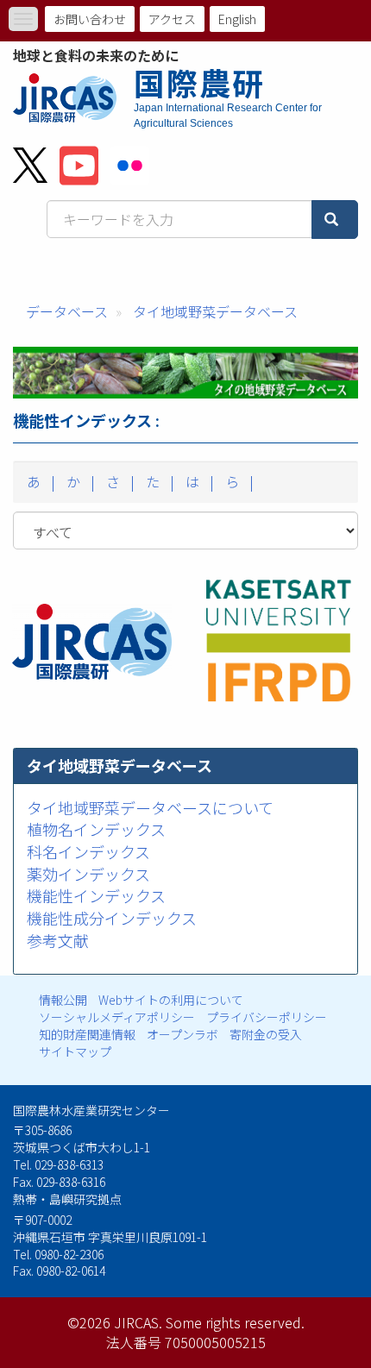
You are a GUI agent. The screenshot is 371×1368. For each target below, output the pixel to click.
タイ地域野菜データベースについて (150, 807)
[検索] (334, 219)
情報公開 (63, 999)
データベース (67, 311)
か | (79, 481)
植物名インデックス (96, 829)
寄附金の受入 (266, 1034)
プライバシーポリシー (266, 1017)
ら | (238, 481)
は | (198, 481)
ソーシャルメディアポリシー (117, 1017)
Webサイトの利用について (170, 999)
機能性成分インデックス (112, 918)
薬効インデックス (88, 874)
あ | (39, 481)
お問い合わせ (89, 19)
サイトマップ (75, 1051)
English (237, 19)
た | (158, 481)
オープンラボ (182, 1034)
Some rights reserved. (235, 1322)
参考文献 (58, 940)
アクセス (172, 19)
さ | (119, 481)
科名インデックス (88, 851)
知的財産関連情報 (87, 1034)
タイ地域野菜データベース (215, 311)
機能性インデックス (96, 895)
